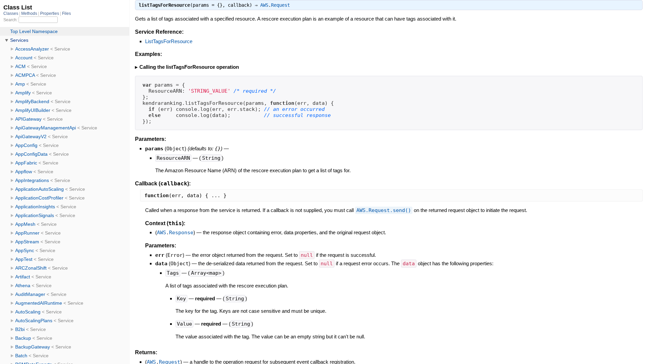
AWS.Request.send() (383, 210)
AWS (264, 5)
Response (181, 233)
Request (280, 5)
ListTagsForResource (168, 41)
